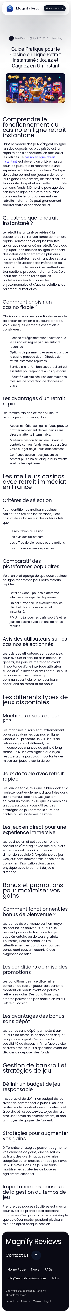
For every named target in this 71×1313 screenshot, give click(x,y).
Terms (37, 1301)
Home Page (17, 1269)
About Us (12, 1301)
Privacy (25, 1301)
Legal (47, 1301)
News (35, 1269)
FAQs (49, 1269)
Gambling (57, 38)
